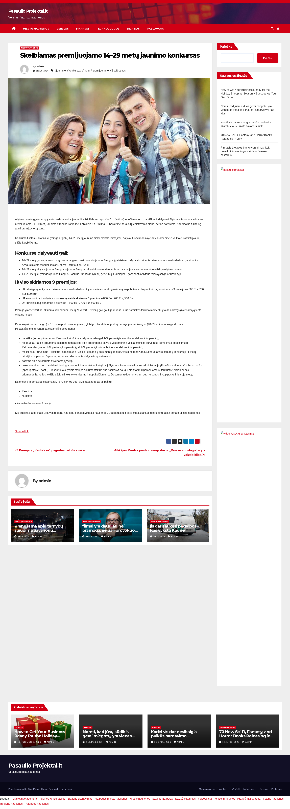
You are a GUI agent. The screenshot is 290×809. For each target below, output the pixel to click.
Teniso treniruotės (224, 798)
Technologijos (108, 28)
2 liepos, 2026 (94, 742)
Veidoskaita (205, 798)
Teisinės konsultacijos (52, 798)
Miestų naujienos (36, 28)
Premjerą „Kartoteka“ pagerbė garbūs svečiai (52, 450)
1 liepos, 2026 (163, 742)
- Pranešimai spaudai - (249, 798)
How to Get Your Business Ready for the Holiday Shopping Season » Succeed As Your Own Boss (249, 93)
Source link (22, 431)
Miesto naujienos (140, 798)
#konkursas (74, 70)
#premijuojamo (100, 70)
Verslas (63, 28)
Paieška (226, 47)
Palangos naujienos (37, 803)
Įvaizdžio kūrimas (185, 798)
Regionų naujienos (11, 803)
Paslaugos (155, 28)
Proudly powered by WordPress (24, 789)
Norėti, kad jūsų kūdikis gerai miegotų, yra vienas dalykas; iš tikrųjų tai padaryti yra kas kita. (247, 110)
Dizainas (133, 28)
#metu (86, 70)
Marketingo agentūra (24, 798)
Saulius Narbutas (162, 798)
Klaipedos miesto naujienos (111, 798)
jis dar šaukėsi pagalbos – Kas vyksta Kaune (174, 528)
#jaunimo (60, 70)
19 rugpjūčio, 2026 (29, 742)
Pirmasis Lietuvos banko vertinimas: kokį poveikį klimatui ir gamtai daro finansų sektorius (245, 151)
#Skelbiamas (118, 70)
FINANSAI (82, 28)
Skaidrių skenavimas (79, 798)
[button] (272, 28)
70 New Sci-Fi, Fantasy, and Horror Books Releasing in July (245, 736)
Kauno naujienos (273, 798)
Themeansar (66, 789)
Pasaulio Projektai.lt (27, 11)
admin (40, 66)
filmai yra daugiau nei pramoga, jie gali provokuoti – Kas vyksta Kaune (109, 530)
